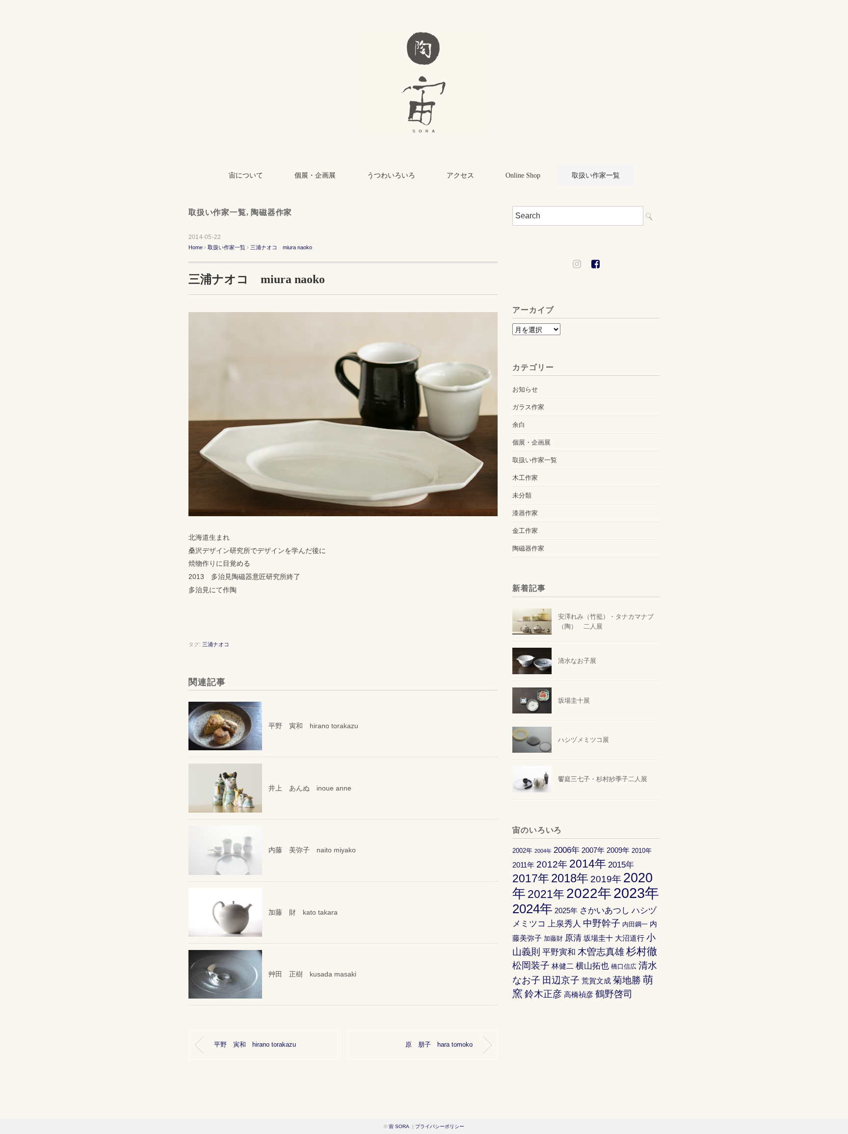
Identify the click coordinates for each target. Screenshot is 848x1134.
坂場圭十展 (574, 700)
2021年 (546, 894)
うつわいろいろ (391, 175)
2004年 (543, 851)
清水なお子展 (577, 660)
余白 (518, 424)
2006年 (567, 850)
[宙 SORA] (424, 36)
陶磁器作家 (271, 212)
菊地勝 (627, 980)
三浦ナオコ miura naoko (281, 247)
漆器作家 (525, 513)
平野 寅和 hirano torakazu (313, 726)
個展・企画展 (315, 175)
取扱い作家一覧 (596, 175)
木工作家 (525, 477)
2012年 (551, 864)
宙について (246, 175)
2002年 (522, 850)
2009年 (618, 850)
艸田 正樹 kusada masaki (312, 974)
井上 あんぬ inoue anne (309, 788)
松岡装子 (531, 965)
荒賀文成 (596, 980)
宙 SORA (399, 1126)
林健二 (563, 966)
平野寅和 (559, 952)
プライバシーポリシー (439, 1126)
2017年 (530, 878)
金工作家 (525, 530)
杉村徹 (641, 951)
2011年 (523, 865)
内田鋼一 (635, 924)
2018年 (569, 878)
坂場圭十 (598, 938)
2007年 (593, 850)
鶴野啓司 (614, 994)
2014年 (587, 864)
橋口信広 (623, 966)
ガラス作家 (528, 407)
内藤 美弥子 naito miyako (312, 850)
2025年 (566, 910)
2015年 (621, 865)
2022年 (588, 893)
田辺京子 (561, 980)
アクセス (460, 175)
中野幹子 (601, 923)
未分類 (521, 495)
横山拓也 (592, 966)
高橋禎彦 (578, 994)
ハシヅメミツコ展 (583, 739)
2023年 (636, 893)
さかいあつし (605, 910)
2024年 (532, 909)
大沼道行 (629, 938)
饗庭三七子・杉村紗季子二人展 (602, 779)
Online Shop (522, 175)
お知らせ (525, 389)
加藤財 (553, 938)
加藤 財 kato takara (303, 912)
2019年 (605, 879)
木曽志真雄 (601, 952)
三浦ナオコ (215, 644)
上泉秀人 (564, 923)
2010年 (642, 850)
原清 (573, 938)
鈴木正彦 (543, 994)
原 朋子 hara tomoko (439, 1044)
